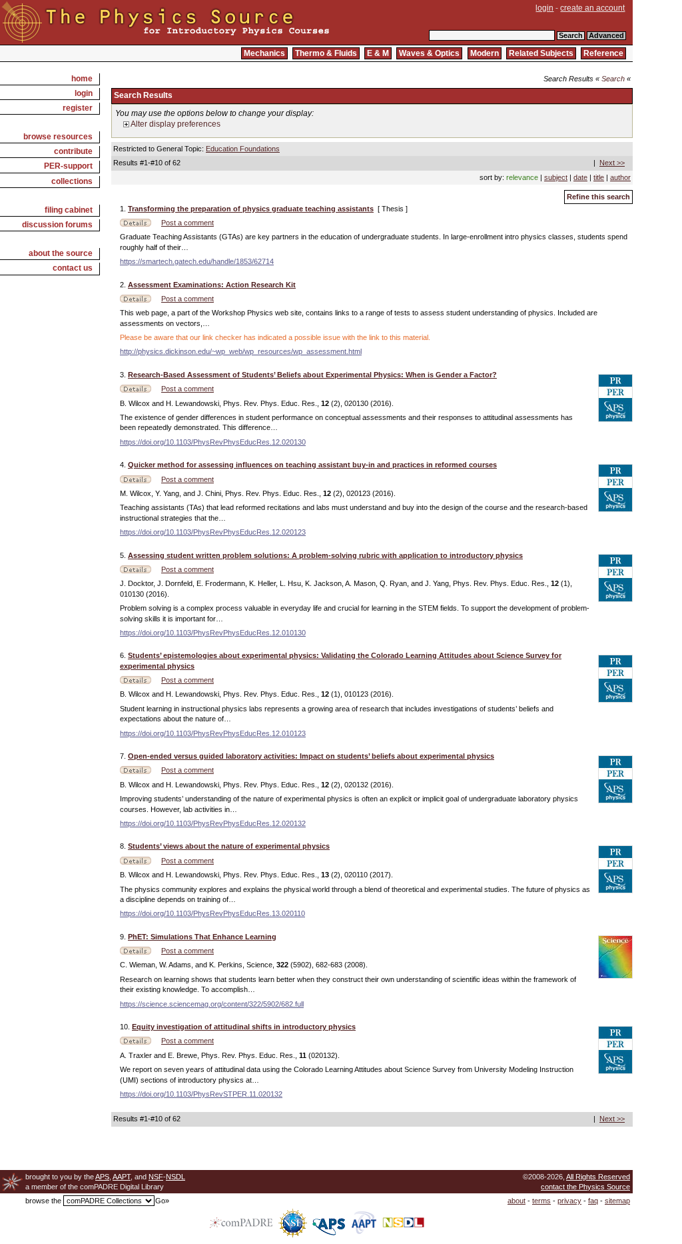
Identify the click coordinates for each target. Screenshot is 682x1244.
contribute (73, 151)
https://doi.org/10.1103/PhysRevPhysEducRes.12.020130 (213, 442)
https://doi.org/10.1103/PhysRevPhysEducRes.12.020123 (213, 532)
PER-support (68, 166)
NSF (156, 1177)
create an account (592, 8)
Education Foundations (243, 149)
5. (124, 555)
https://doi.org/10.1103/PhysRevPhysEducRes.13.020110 (212, 913)
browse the (43, 1201)
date (580, 177)
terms (541, 1201)
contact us (73, 268)
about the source (61, 253)
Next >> (612, 163)
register (78, 108)
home (82, 78)
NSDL (175, 1177)
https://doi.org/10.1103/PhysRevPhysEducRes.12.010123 (213, 733)
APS (102, 1177)
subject (555, 177)
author (620, 177)
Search (613, 79)
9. (124, 937)
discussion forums (57, 224)
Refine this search (598, 197)
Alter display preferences (174, 124)
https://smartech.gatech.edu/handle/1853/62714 (197, 261)
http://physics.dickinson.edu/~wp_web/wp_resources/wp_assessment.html (241, 351)
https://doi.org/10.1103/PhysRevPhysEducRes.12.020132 (213, 823)
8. (124, 846)
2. (124, 285)
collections (72, 181)
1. (124, 209)
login (544, 8)
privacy (569, 1201)
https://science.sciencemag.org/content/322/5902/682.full (212, 1004)
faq (593, 1201)
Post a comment (187, 223)
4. (124, 465)
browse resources (58, 136)
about (516, 1201)
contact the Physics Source (585, 1187)
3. (124, 375)
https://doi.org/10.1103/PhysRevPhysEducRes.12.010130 (213, 633)
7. (124, 756)
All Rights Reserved (598, 1177)
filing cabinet (69, 210)
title (598, 177)
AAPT (122, 1177)
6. (124, 655)
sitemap (617, 1201)
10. (126, 1027)
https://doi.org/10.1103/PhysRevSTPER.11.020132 (201, 1094)
